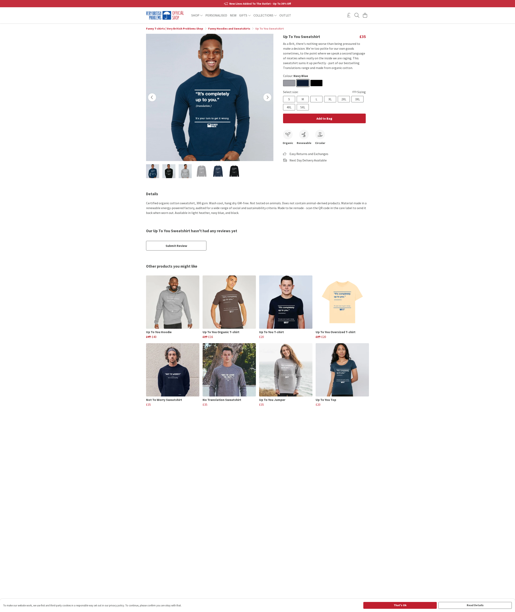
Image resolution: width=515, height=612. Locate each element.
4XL (289, 107)
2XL (343, 99)
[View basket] (365, 15)
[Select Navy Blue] (303, 83)
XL (330, 99)
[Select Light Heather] (289, 83)
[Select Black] (316, 83)
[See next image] (267, 97)
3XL (357, 99)
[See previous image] (152, 97)
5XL (302, 107)
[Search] (357, 15)
